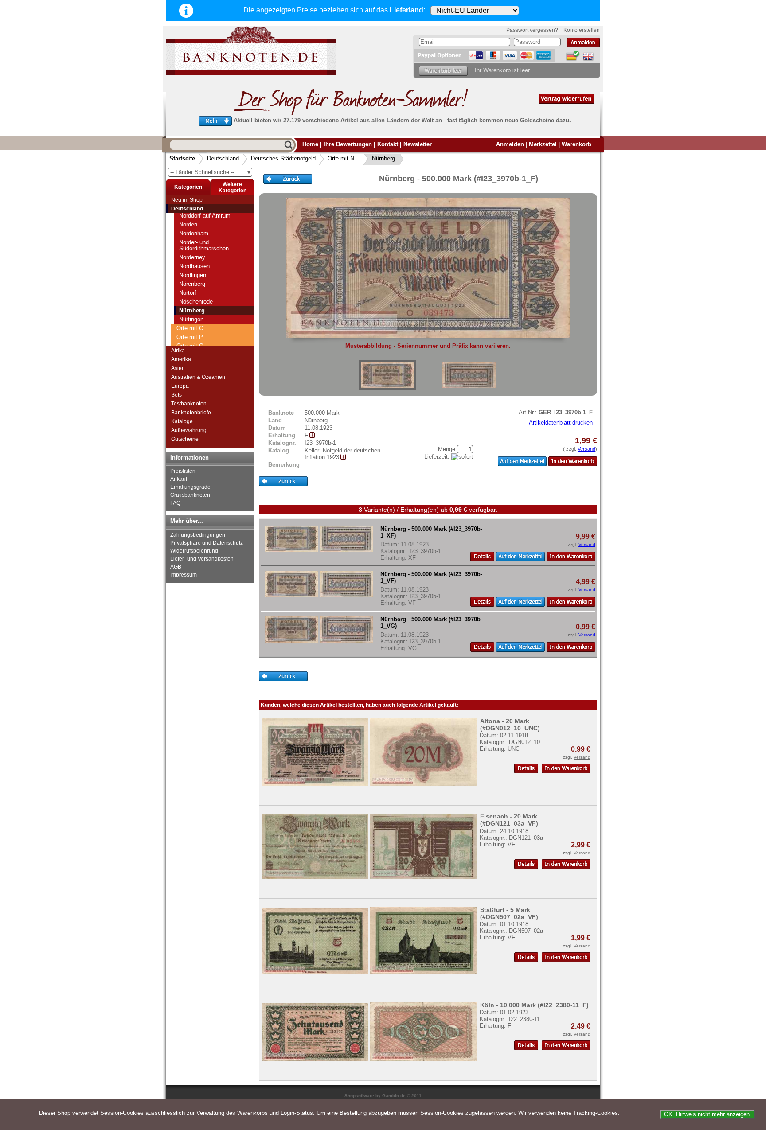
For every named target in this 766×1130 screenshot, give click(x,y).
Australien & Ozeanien (198, 377)
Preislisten (182, 471)
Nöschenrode (196, 301)
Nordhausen (194, 266)
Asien (178, 368)
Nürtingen (191, 319)
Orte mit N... (344, 158)
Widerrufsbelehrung (194, 551)
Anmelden (510, 144)
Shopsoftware (359, 1095)
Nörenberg (192, 284)
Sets (176, 395)
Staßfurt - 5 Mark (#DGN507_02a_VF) (509, 913)
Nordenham (193, 233)
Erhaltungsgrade (190, 487)
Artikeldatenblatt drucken (561, 422)
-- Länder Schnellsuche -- (211, 172)
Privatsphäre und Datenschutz (206, 543)
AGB (175, 567)
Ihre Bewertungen (348, 144)
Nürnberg (383, 158)
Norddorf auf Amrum (205, 215)
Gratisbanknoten (190, 495)
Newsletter (417, 144)
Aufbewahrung (189, 430)
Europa (180, 386)
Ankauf (178, 479)
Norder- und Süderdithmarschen (204, 245)
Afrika (178, 350)
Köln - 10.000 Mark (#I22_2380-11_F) (534, 1005)
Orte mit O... (192, 328)
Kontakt (387, 144)
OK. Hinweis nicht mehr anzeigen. (707, 1114)
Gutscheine (185, 439)
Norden (188, 224)
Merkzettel (543, 144)
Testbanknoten (189, 404)
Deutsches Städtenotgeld (283, 158)
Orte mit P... (191, 337)
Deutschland (223, 158)
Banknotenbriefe (191, 412)
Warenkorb (576, 144)
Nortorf (187, 292)
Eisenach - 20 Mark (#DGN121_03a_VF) (509, 820)
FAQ (175, 503)
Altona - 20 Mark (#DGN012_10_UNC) (510, 724)
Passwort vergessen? (532, 30)
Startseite (182, 158)
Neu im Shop (187, 200)
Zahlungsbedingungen (197, 535)
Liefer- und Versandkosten (202, 559)
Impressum (183, 575)
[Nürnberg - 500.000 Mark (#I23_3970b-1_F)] (387, 375)
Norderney (192, 257)
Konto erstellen (581, 30)
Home (310, 144)
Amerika (181, 359)
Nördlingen (192, 275)
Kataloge (182, 421)
